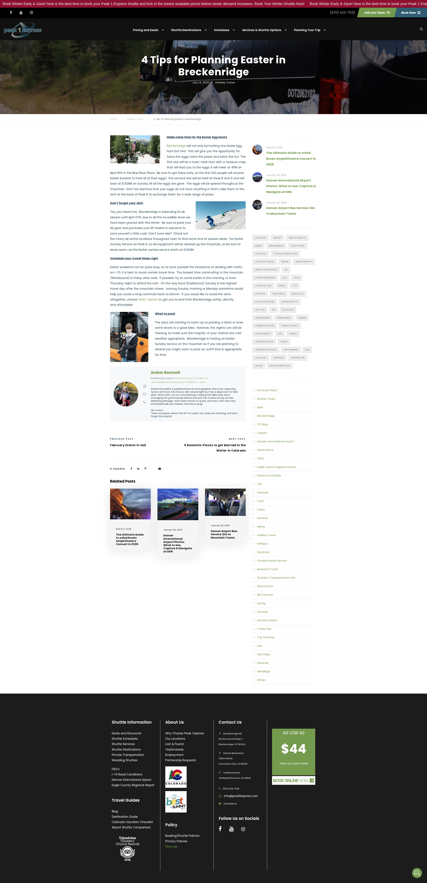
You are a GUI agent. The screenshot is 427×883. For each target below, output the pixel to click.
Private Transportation (128, 755)
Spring (261, 603)
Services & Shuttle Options (261, 30)
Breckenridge (176, 146)
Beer (260, 407)
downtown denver (265, 277)
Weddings (279, 357)
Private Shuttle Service (272, 561)
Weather (263, 663)
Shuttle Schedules (125, 739)
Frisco (261, 509)
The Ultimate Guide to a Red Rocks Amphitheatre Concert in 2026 (130, 539)
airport (277, 237)
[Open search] (421, 29)
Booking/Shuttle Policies (182, 836)
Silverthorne (265, 586)
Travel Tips (264, 629)
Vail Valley (263, 654)
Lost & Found (174, 744)
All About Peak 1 (267, 390)
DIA (286, 269)
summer (302, 317)
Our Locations (175, 739)
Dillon (260, 458)
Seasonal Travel (267, 569)
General (262, 518)
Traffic (293, 333)
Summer (262, 612)
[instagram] (33, 12)
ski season (288, 309)
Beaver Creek (266, 399)
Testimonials (174, 750)
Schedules (221, 30)
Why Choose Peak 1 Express (184, 733)
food (297, 277)
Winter (261, 680)
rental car (297, 293)
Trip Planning (291, 349)
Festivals (262, 492)
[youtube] (23, 12)
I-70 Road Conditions (127, 774)
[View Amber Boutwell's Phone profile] (144, 402)
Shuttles (260, 309)
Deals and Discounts (126, 733)
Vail (307, 349)
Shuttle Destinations (186, 30)
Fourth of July (263, 285)
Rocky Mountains (264, 301)
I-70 (295, 285)
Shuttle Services (123, 744)
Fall (285, 277)
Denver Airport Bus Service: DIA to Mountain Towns (224, 534)
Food (260, 501)
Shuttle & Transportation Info (276, 578)
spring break (284, 317)
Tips (280, 333)
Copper (262, 433)
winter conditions (280, 365)
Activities (260, 237)
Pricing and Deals (145, 30)
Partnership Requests (180, 760)
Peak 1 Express (148, 300)
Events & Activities (269, 475)
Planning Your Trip (307, 30)
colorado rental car (285, 253)
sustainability (262, 333)
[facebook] (12, 12)
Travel (283, 341)
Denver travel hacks (266, 269)
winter (258, 365)
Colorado (260, 253)
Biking (258, 245)
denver (284, 261)
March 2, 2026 (123, 529)
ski (273, 309)
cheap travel (297, 245)
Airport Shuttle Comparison (131, 827)
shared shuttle (290, 301)
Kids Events (279, 293)
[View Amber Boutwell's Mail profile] (144, 394)
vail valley (260, 357)
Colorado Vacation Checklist (132, 822)
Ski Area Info (265, 595)
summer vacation (264, 325)
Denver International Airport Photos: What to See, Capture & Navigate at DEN (177, 543)
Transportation (264, 341)
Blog (115, 811)
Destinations (265, 450)
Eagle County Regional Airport (276, 467)
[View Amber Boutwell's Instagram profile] (144, 386)
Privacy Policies (176, 841)
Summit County (289, 325)
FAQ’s (115, 769)
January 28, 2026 (172, 529)
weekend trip (298, 357)
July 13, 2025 (200, 82)
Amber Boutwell (165, 372)
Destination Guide (125, 817)
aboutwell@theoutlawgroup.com (168, 382)
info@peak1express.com (241, 796)
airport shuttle (297, 237)
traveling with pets (265, 349)
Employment (174, 755)
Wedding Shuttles (124, 760)
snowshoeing (262, 317)
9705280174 (200, 378)
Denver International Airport (275, 441)
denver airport (304, 261)
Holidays (262, 544)
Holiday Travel (225, 82)
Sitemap (171, 847)
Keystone (260, 293)
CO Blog (262, 424)
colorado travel (264, 261)
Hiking (282, 285)
